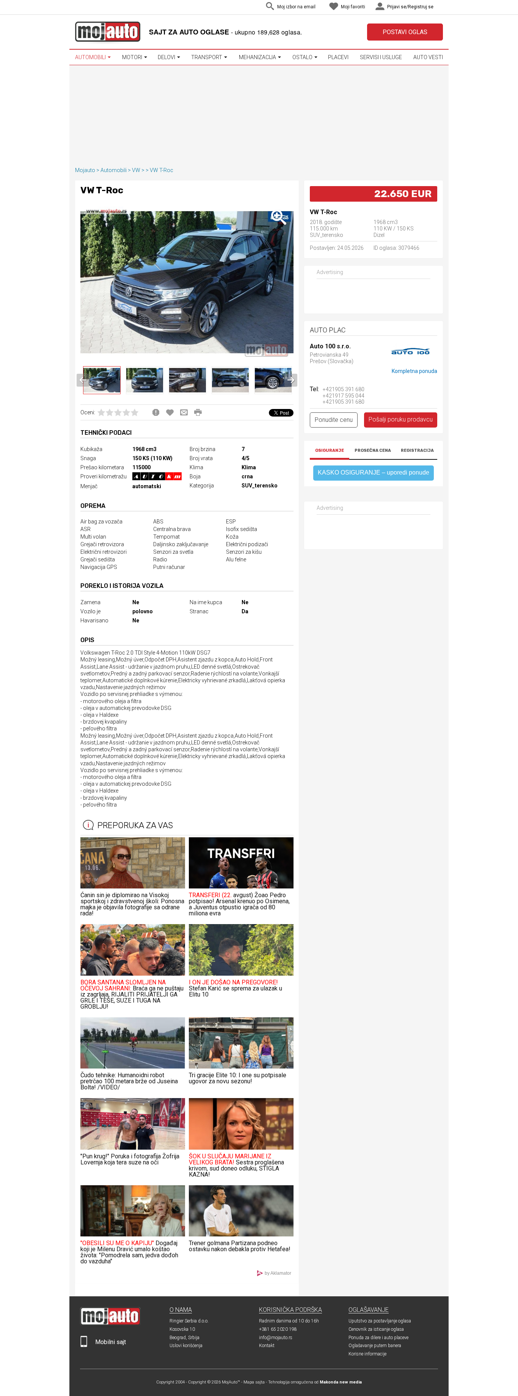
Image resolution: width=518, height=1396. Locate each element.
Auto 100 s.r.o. (330, 346)
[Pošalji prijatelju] (184, 412)
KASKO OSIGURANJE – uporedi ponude (373, 472)
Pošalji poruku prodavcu (401, 419)
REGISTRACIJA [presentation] (417, 450)
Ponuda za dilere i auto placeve (378, 1337)
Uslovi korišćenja (186, 1345)
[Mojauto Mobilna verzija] (84, 1345)
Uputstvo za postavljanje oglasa (379, 1321)
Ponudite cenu (334, 419)
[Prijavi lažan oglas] (156, 412)
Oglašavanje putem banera (374, 1345)
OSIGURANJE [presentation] (329, 450)
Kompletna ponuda (414, 371)
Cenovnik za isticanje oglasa (376, 1329)
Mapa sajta (254, 1382)
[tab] (329, 451)
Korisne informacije (367, 1354)
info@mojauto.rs (275, 1337)
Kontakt (267, 1345)
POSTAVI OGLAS (405, 32)
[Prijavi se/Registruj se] (441, 7)
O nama (181, 1309)
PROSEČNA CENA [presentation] (373, 450)
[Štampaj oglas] (198, 412)
